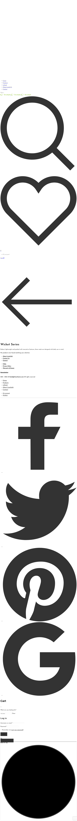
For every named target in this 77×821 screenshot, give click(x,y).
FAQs (4, 364)
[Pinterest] (40, 621)
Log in (3, 734)
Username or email (6, 723)
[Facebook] (40, 472)
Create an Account (7, 740)
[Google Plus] (40, 695)
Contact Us (6, 358)
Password (3, 726)
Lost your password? (17, 730)
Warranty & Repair (8, 368)
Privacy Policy (7, 366)
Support (5, 360)
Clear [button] (13, 713)
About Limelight (8, 356)
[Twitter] (40, 546)
